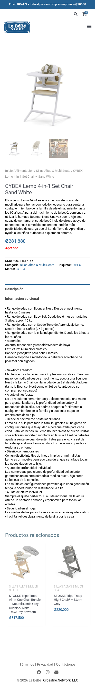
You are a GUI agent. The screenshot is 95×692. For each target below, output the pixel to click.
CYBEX (76, 265)
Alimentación (24, 171)
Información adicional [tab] (22, 298)
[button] (89, 27)
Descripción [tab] (14, 289)
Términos (26, 664)
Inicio (9, 171)
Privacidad (45, 664)
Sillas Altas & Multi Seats (53, 171)
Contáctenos (66, 664)
